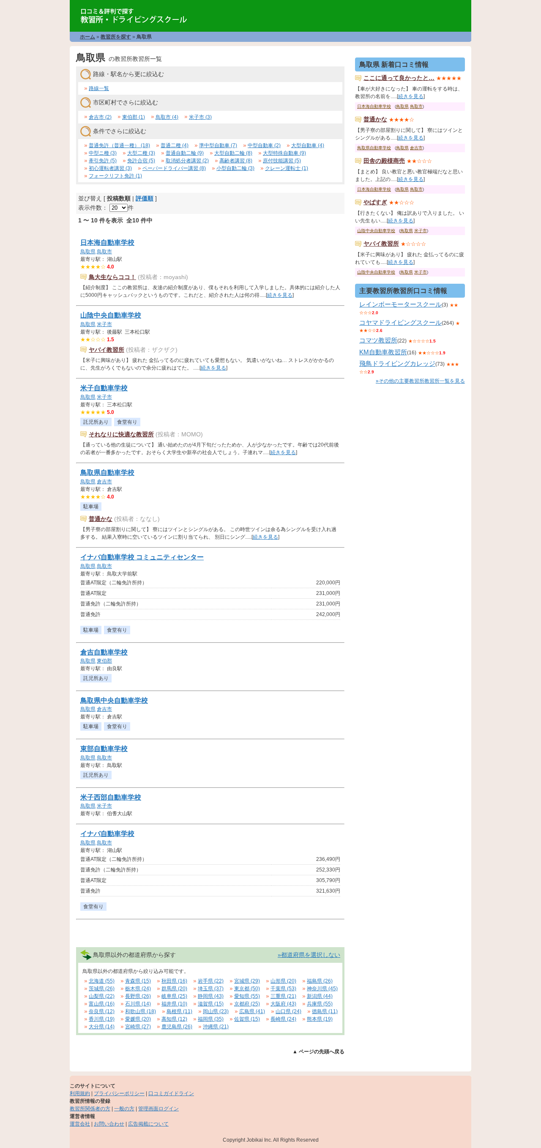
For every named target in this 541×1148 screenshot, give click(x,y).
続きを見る (279, 295)
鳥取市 (104, 252)
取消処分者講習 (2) (187, 161)
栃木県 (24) (138, 989)
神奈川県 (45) (322, 989)
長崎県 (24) (283, 1019)
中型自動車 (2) (264, 145)
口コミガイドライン (171, 1093)
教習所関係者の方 (90, 1109)
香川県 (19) (102, 1019)
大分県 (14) (102, 1027)
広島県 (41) (252, 1011)
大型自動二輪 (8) (233, 153)
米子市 (104, 324)
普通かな (100, 518)
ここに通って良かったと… (398, 77)
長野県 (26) (138, 996)
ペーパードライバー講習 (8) (174, 168)
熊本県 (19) (320, 1019)
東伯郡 (104, 661)
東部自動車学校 (104, 748)
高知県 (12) (174, 1019)
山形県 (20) (283, 981)
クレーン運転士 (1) (286, 168)
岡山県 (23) (216, 1011)
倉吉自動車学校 (104, 652)
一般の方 (124, 1109)
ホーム (87, 37)
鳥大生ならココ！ (112, 277)
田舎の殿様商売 (384, 160)
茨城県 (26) (102, 989)
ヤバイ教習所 (106, 349)
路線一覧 (99, 88)
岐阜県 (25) (174, 996)
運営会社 (80, 1124)
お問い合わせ (109, 1124)
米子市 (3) (200, 117)
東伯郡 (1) (133, 117)
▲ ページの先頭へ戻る (318, 1052)
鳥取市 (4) (167, 117)
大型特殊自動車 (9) (284, 153)
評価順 (144, 198)
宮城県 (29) (247, 981)
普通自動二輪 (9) (185, 153)
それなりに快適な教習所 (121, 434)
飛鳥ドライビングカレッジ (397, 363)
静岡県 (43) (211, 996)
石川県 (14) (138, 1004)
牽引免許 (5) (103, 161)
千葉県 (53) (283, 989)
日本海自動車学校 (107, 242)
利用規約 (80, 1093)
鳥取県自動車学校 (107, 472)
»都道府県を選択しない (309, 954)
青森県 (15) (138, 981)
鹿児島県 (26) (176, 1027)
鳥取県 (88, 252)
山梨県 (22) (102, 996)
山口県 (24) (288, 1011)
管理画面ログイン (158, 1109)
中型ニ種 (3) (103, 153)
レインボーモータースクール (400, 304)
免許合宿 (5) (141, 161)
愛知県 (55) (247, 996)
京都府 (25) (247, 1004)
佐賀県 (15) (247, 1019)
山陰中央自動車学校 (110, 315)
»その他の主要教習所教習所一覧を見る (420, 381)
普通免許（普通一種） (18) (119, 145)
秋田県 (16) (174, 981)
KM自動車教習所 (383, 352)
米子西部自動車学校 (110, 797)
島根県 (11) (179, 1011)
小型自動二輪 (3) (235, 168)
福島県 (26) (320, 981)
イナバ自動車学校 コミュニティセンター (142, 557)
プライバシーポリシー (119, 1093)
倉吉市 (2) (100, 117)
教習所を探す (116, 37)
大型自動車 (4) (307, 145)
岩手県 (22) (211, 981)
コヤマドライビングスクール (400, 322)
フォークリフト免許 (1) (115, 176)
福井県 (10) (174, 1004)
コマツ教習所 (378, 340)
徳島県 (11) (325, 1011)
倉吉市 (104, 482)
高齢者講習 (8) (235, 161)
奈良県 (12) (102, 1011)
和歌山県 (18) (140, 1011)
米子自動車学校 (104, 388)
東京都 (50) (247, 989)
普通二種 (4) (175, 145)
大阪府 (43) (283, 1004)
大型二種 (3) (141, 153)
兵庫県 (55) (320, 1004)
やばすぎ (375, 202)
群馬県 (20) (174, 989)
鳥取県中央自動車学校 (114, 700)
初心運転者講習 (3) (110, 168)
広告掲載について (148, 1124)
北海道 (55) (102, 981)
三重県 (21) (283, 996)
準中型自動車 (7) (218, 145)
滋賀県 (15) (211, 1004)
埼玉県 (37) (211, 989)
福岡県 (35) (211, 1019)
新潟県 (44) (320, 996)
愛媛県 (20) (138, 1019)
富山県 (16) (102, 1004)
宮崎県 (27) (138, 1027)
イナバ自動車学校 (107, 833)
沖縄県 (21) (216, 1027)
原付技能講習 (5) (282, 161)
